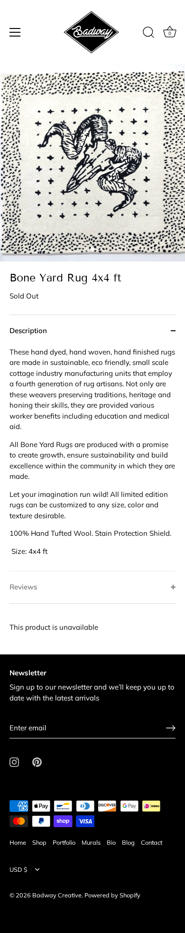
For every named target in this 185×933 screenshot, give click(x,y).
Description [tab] (28, 330)
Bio (111, 842)
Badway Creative (57, 895)
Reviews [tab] (23, 586)
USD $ (18, 869)
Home (17, 842)
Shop (39, 842)
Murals (91, 842)
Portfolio (64, 842)
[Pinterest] (37, 761)
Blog (128, 842)
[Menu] (15, 32)
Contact (151, 842)
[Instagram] (14, 761)
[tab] (92, 459)
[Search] (148, 33)
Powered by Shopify (112, 895)
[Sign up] (171, 728)
